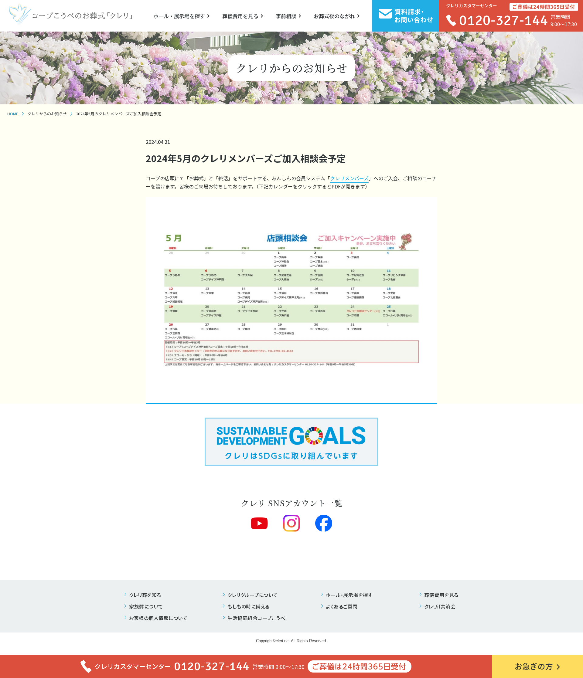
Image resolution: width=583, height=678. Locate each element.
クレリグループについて (252, 594)
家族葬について (146, 606)
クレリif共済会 (439, 606)
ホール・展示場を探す (179, 16)
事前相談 (286, 16)
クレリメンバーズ (349, 178)
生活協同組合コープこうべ (256, 618)
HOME (12, 114)
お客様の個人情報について (158, 618)
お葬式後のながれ (334, 16)
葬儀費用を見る (240, 16)
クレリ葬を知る (145, 594)
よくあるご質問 (342, 606)
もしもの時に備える (248, 606)
